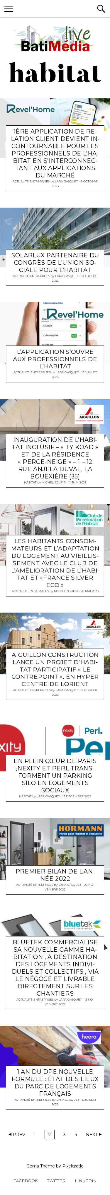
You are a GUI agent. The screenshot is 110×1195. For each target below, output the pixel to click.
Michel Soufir (53, 482)
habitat (30, 482)
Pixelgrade (73, 1166)
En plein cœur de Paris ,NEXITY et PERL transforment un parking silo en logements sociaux (55, 776)
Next (91, 1134)
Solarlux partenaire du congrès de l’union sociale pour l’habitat (55, 262)
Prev (19, 1134)
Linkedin (86, 1180)
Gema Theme (40, 1166)
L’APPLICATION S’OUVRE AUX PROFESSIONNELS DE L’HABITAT (55, 359)
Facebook (25, 1180)
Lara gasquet (66, 181)
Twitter (56, 1180)
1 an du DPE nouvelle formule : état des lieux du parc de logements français (55, 1082)
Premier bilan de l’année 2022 (55, 875)
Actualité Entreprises (31, 181)
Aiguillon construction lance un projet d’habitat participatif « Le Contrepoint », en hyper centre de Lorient (55, 670)
